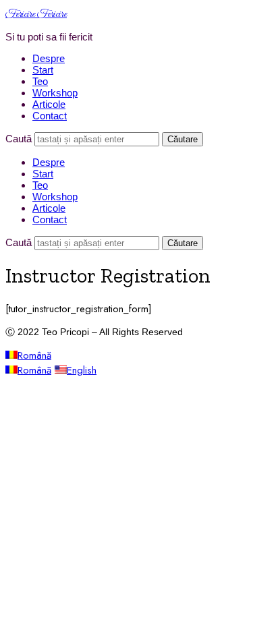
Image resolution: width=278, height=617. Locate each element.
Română (34, 355)
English (81, 370)
